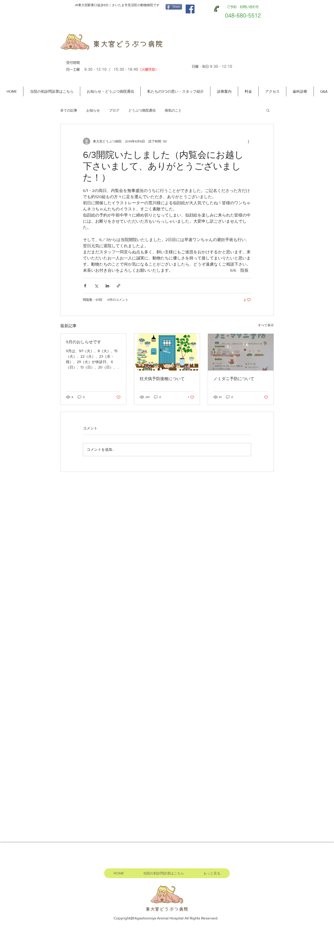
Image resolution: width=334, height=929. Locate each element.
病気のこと (173, 110)
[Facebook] (190, 9)
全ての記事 (68, 110)
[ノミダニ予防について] (241, 352)
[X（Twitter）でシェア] (96, 286)
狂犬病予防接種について (162, 378)
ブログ (114, 110)
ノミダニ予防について (233, 378)
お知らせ (93, 110)
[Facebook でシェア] (85, 286)
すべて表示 (266, 325)
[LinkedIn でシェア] (107, 286)
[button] (268, 110)
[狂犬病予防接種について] (167, 352)
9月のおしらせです (83, 342)
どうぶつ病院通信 (142, 110)
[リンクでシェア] (118, 286)
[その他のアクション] (248, 141)
